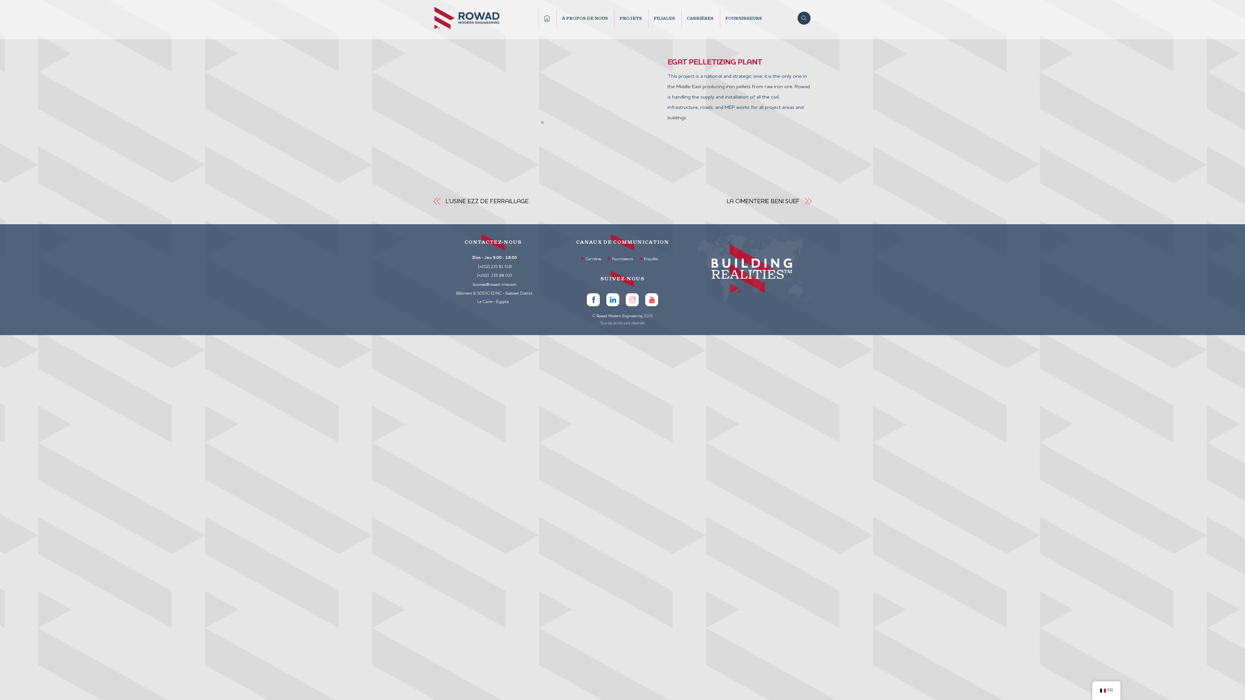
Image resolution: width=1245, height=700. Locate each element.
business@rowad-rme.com (494, 285)
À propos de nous (585, 18)
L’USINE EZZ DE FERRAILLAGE (487, 201)
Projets (631, 18)
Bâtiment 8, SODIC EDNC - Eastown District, (494, 294)
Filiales (664, 18)
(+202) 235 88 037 (495, 276)
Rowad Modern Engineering (620, 316)
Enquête (651, 259)
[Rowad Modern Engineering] (466, 26)
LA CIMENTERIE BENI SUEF (763, 201)
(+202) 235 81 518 (495, 267)
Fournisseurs (743, 18)
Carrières (700, 18)
